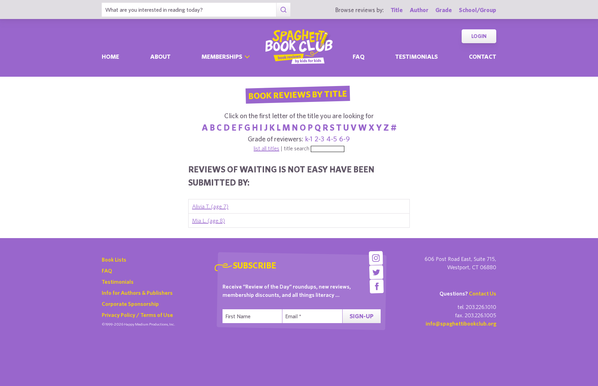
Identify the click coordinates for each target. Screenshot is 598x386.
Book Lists (114, 259)
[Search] (283, 10)
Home (110, 56)
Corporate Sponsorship (130, 304)
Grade (443, 9)
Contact (482, 56)
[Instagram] (376, 258)
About (160, 56)
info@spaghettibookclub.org (461, 323)
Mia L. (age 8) (208, 220)
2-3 (319, 139)
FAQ (107, 270)
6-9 (344, 139)
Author (419, 9)
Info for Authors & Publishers (137, 293)
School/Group (477, 9)
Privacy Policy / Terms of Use (137, 315)
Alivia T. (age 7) (210, 206)
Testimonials (416, 56)
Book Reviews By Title (297, 94)
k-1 (308, 139)
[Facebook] (377, 286)
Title (397, 9)
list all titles (266, 148)
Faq (358, 56)
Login (479, 36)
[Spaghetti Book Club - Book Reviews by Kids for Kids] (299, 46)
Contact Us (482, 293)
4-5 (331, 139)
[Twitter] (376, 272)
